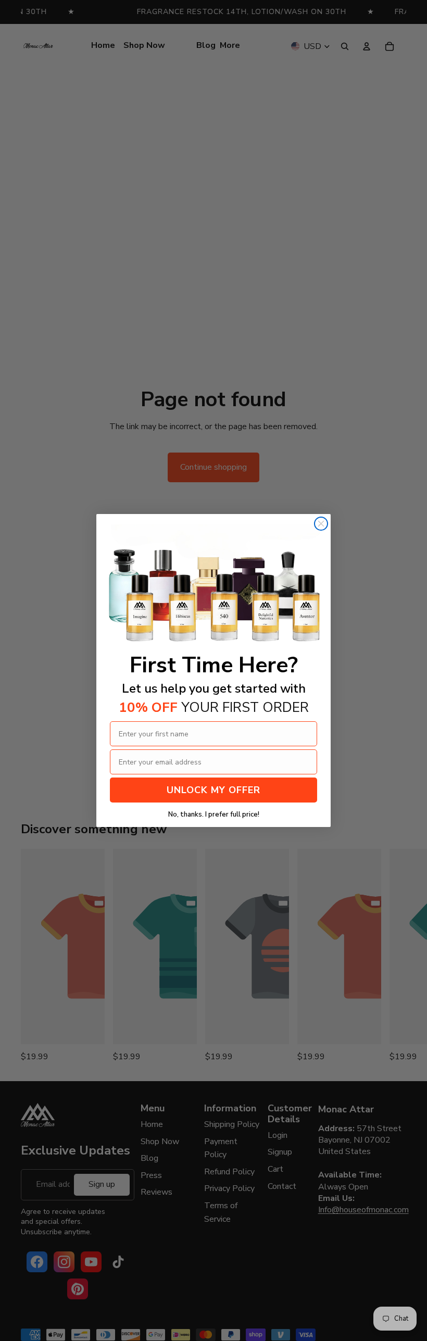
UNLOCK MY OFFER (213, 790)
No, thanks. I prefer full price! (213, 814)
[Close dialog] (321, 523)
